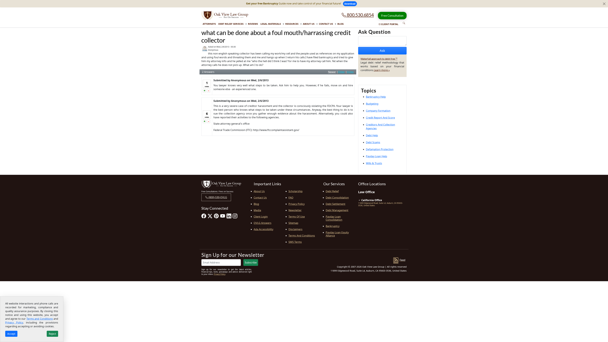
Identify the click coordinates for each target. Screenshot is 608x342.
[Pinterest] (216, 216)
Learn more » (382, 70)
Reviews (253, 23)
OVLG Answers (262, 223)
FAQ (290, 197)
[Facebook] (203, 216)
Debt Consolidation (337, 197)
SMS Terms (295, 242)
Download (349, 3)
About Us (308, 23)
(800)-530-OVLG (217, 197)
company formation (378, 110)
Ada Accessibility (263, 229)
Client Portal (389, 24)
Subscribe (251, 262)
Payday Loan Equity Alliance (337, 234)
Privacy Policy (296, 204)
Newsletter (295, 210)
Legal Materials (270, 23)
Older (341, 72)
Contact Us (326, 23)
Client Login (261, 216)
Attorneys (209, 23)
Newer (332, 72)
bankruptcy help (376, 96)
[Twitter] (210, 216)
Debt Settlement (335, 204)
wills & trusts (374, 163)
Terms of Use (296, 216)
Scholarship (295, 191)
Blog (340, 23)
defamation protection (379, 149)
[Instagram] (235, 216)
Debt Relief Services (231, 23)
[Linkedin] (229, 216)
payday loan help (376, 156)
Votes (350, 72)
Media (257, 210)
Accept (11, 334)
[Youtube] (222, 216)
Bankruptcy (332, 226)
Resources (291, 23)
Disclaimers (295, 229)
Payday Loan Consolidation (334, 218)
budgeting (372, 103)
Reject (52, 334)
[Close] (604, 4)
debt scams (373, 142)
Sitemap (293, 223)
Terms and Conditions (301, 235)
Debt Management (337, 210)
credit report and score (380, 117)
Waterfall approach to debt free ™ (379, 58)
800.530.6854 (360, 15)
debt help (372, 135)
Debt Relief (332, 191)
